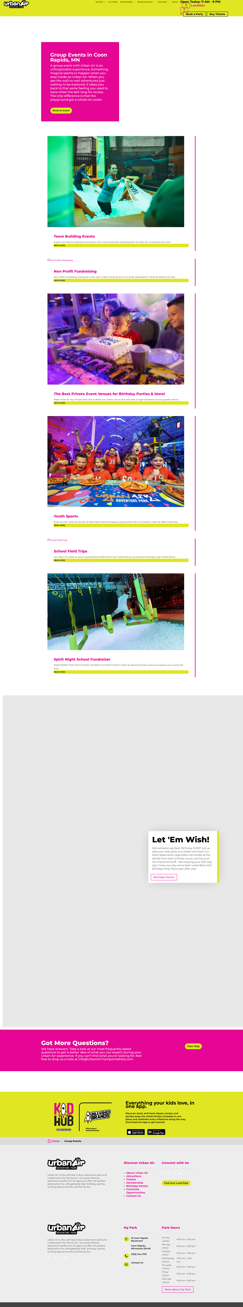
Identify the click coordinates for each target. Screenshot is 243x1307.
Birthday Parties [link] (137, 1186)
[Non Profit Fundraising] (121, 260)
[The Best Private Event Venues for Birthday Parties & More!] (121, 339)
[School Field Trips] (121, 540)
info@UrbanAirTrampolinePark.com (105, 1059)
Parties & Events (144, 2)
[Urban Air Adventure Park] (66, 1169)
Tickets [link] (131, 1179)
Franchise (162, 2)
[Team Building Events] (121, 181)
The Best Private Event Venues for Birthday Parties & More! (109, 394)
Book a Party (194, 14)
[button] (186, 5)
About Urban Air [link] (137, 1172)
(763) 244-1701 (139, 1254)
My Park (99, 2)
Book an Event (61, 110)
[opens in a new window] (164, 1173)
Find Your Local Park (176, 1183)
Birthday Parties (164, 877)
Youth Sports (66, 516)
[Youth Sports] (121, 461)
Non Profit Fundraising (75, 271)
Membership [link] (134, 1182)
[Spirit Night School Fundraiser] (121, 611)
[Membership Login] (181, 14)
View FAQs (193, 1046)
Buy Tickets (217, 14)
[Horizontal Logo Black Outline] (16, 7)
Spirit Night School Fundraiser (82, 659)
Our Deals (113, 2)
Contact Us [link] (133, 1195)
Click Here (135, 1132)
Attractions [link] (133, 1176)
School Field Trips (70, 551)
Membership (126, 2)
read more (59, 245)
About (175, 2)
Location (198, 5)
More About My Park (178, 1289)
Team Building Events (74, 236)
